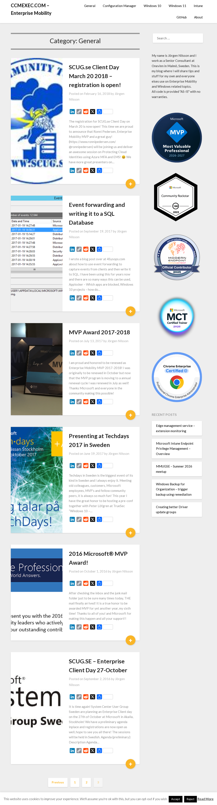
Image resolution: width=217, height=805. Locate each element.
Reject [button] (190, 799)
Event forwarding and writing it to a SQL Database (97, 213)
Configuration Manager (119, 6)
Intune (198, 6)
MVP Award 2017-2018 (99, 332)
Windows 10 (152, 6)
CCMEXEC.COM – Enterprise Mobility (31, 9)
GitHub (182, 17)
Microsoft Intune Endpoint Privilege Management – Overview (174, 448)
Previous (58, 782)
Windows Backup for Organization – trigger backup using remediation (174, 489)
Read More (206, 799)
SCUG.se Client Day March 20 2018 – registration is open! (95, 76)
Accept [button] (175, 799)
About (198, 17)
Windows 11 (177, 6)
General (89, 6)
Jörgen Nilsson (117, 341)
